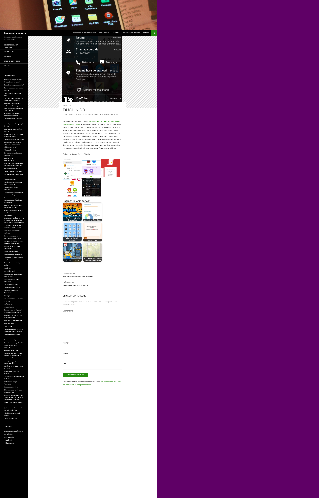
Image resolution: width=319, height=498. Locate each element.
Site (64, 363)
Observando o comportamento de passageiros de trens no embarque (13, 200)
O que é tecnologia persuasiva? (84, 33)
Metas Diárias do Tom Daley (13, 172)
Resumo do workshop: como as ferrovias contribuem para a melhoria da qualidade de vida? (14, 220)
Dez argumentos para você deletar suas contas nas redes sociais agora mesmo (13, 177)
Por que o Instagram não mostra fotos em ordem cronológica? (13, 213)
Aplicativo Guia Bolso (11, 350)
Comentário (68, 310)
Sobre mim (116, 33)
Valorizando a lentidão (11, 169)
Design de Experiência (11, 252)
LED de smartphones (10, 418)
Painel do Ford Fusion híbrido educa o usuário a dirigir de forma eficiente (13, 355)
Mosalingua (7, 268)
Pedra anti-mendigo (10, 340)
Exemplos (67, 106)
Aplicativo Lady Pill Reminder (13, 320)
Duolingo (7, 296)
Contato (146, 33)
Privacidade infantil (10, 150)
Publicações (8, 443)
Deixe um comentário (110, 115)
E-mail (66, 353)
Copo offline (8, 326)
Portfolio (7, 440)
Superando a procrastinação (13, 255)
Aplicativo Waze (9, 323)
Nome (66, 343)
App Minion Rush (9, 271)
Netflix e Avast (8, 304)
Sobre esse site (104, 33)
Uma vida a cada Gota (11, 387)
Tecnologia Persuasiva (15, 33)
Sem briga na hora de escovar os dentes (78, 274)
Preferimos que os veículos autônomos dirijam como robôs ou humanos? (12, 145)
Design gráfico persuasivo (12, 287)
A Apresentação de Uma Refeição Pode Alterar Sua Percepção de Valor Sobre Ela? (13, 397)
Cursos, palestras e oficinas (12, 431)
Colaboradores (91, 115)
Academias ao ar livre (10, 307)
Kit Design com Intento (131, 33)
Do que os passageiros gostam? (14, 139)
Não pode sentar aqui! (11, 284)
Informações (8, 437)
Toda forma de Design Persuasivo (75, 283)
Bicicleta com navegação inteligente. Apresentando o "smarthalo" (14, 345)
